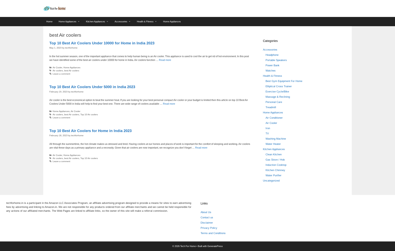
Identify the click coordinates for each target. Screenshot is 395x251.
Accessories (121, 21)
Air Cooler (57, 67)
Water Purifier (273, 175)
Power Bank (272, 65)
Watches (271, 70)
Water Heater (273, 144)
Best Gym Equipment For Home (284, 81)
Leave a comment (61, 74)
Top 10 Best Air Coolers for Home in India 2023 (90, 131)
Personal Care (274, 102)
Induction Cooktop (276, 164)
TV (267, 133)
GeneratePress (215, 246)
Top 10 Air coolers (89, 114)
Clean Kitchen (274, 154)
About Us (206, 212)
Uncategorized (271, 180)
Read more (165, 60)
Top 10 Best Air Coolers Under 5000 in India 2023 (92, 87)
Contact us (207, 217)
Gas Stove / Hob (275, 159)
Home (49, 21)
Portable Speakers (276, 60)
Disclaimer (207, 222)
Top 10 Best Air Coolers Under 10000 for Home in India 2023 (101, 43)
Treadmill (271, 107)
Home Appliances (67, 21)
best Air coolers (71, 70)
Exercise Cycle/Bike (277, 91)
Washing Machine (276, 138)
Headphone (272, 54)
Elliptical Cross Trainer (279, 86)
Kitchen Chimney (275, 170)
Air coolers (58, 70)
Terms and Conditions (213, 233)
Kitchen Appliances (95, 21)
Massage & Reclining (278, 96)
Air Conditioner (274, 117)
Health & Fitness (145, 21)
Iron (268, 128)
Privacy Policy (209, 228)
